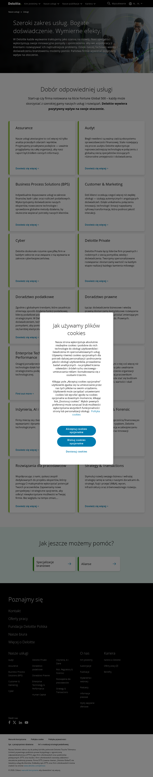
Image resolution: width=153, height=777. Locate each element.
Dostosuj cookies (76, 451)
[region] (76, 388)
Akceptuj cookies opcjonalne (76, 430)
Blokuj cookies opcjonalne (76, 442)
